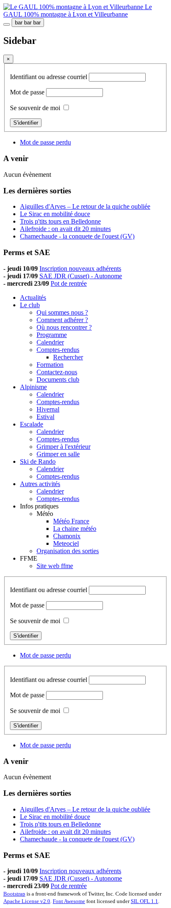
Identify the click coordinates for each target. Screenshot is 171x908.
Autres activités (40, 483)
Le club (30, 304)
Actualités (33, 297)
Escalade (31, 424)
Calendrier (50, 342)
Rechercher (68, 357)
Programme (52, 334)
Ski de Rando (38, 461)
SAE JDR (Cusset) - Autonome (80, 275)
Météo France (71, 521)
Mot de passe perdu (45, 142)
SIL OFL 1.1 (144, 901)
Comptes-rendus (58, 349)
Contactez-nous (57, 372)
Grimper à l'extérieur (63, 446)
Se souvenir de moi (35, 107)
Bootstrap (14, 894)
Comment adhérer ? (62, 319)
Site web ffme (55, 565)
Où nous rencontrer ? (64, 327)
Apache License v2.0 (26, 901)
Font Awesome (69, 901)
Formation (50, 364)
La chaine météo (74, 528)
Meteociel (66, 543)
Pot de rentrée (69, 283)
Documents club (58, 379)
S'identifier (25, 123)
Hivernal (48, 409)
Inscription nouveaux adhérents (80, 268)
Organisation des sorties (68, 550)
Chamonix (67, 536)
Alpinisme (33, 386)
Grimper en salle (58, 454)
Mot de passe (28, 92)
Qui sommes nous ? (62, 312)
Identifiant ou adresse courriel (49, 76)
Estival (45, 416)
